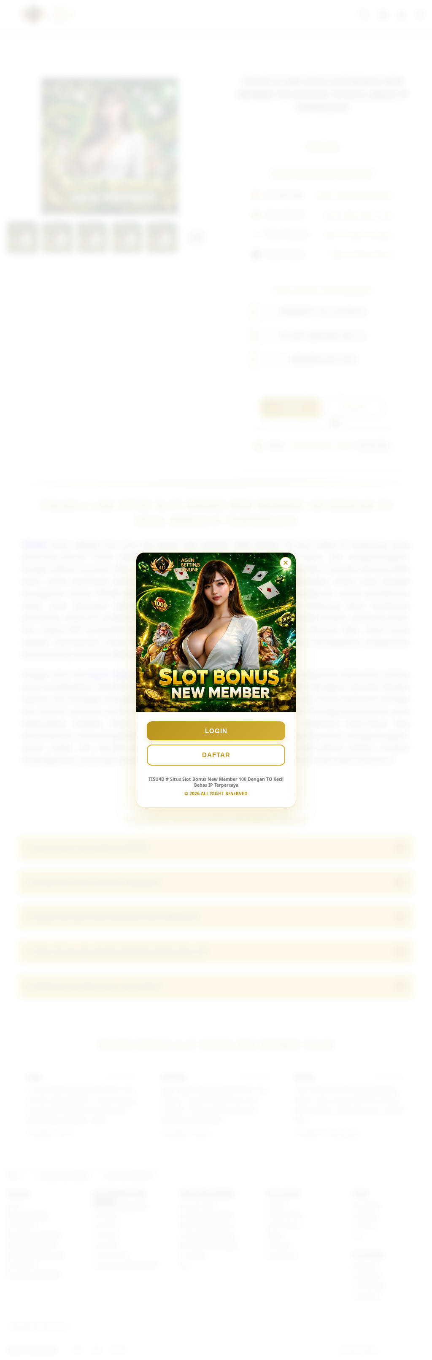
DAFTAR (216, 754)
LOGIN (216, 730)
